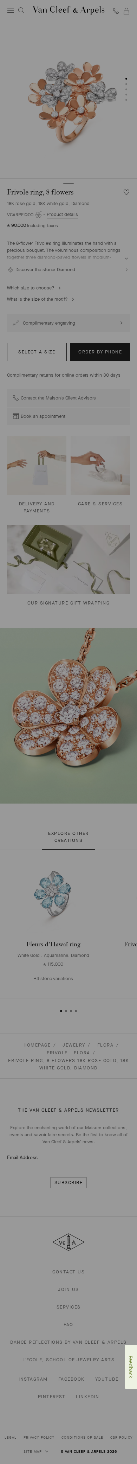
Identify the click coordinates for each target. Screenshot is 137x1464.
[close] (120, 1443)
